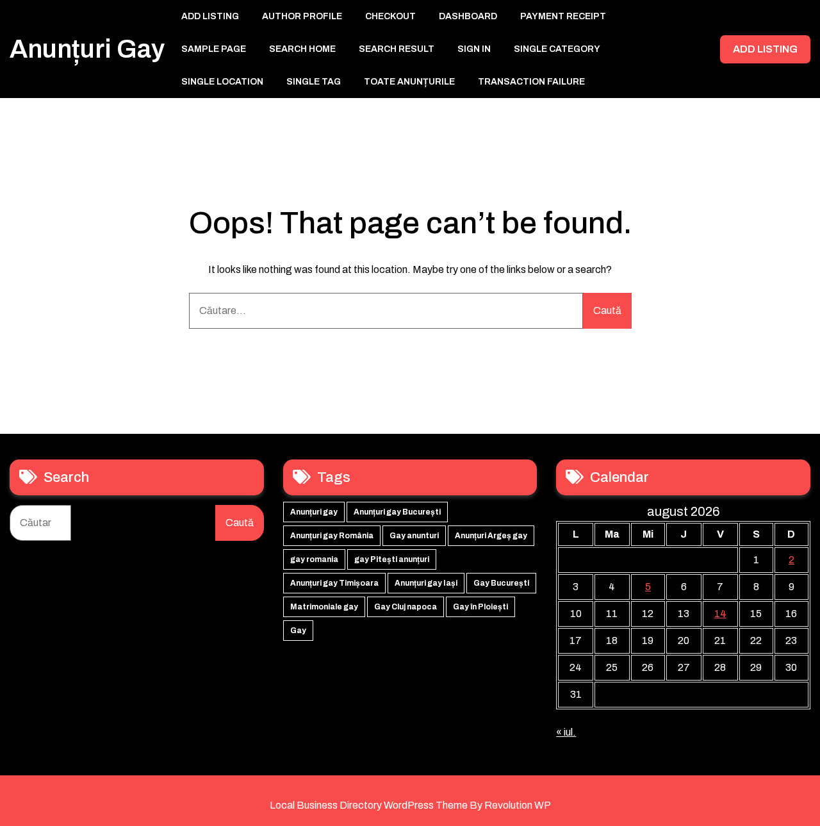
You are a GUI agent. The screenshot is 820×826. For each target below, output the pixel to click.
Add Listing (210, 16)
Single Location (222, 82)
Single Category (557, 49)
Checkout (390, 16)
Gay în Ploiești (480, 606)
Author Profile (302, 16)
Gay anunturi (414, 535)
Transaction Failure (531, 82)
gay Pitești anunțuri (391, 559)
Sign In (474, 49)
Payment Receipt (563, 16)
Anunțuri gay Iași (426, 583)
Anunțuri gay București (397, 512)
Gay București (501, 583)
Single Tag (313, 82)
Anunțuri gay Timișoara (334, 583)
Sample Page (213, 49)
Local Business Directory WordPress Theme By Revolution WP (410, 805)
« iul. (566, 732)
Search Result (396, 49)
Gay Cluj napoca (405, 606)
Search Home (302, 49)
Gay (298, 630)
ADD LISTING (765, 49)
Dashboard (468, 16)
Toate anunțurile (409, 82)
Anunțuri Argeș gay (491, 535)
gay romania (314, 559)
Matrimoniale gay (324, 606)
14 (720, 613)
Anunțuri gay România (331, 535)
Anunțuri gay (87, 49)
